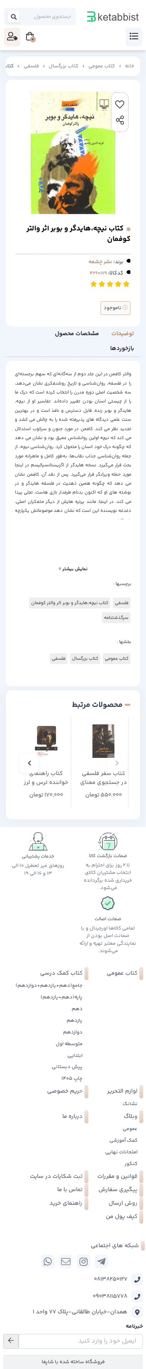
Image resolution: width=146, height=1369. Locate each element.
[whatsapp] (48, 1261)
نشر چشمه (100, 262)
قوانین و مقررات (117, 1176)
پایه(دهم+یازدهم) (61, 997)
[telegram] (101, 1261)
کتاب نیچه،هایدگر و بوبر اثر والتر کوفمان (69, 602)
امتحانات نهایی (121, 1152)
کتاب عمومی (101, 66)
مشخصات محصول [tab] (77, 333)
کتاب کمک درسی (61, 973)
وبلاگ (130, 1116)
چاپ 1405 (72, 1079)
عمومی (130, 1129)
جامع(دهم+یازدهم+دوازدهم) (49, 985)
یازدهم (75, 1021)
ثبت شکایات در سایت (56, 1176)
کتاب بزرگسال (63, 66)
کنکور (131, 1164)
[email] (65, 1261)
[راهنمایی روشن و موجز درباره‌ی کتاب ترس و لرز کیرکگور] (46, 741)
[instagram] (83, 1261)
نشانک (130, 1104)
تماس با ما (70, 1189)
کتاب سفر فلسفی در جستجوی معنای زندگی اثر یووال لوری (103, 778)
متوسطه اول (69, 1044)
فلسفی (31, 66)
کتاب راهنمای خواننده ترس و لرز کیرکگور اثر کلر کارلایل (46, 778)
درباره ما (72, 1116)
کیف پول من (121, 1216)
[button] (117, 763)
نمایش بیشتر (74, 569)
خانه (129, 66)
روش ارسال (123, 1203)
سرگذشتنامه (116, 617)
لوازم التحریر (122, 1091)
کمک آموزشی (123, 1140)
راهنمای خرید (66, 1203)
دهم (77, 1009)
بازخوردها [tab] (122, 348)
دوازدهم (73, 1032)
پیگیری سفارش (118, 1189)
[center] (14, 16)
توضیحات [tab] (122, 333)
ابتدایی (75, 1056)
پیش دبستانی (67, 1067)
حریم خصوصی (65, 1091)
